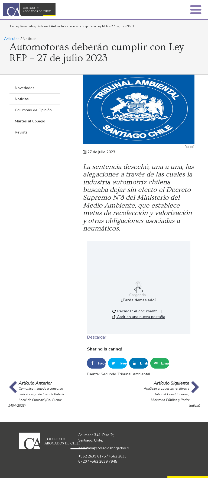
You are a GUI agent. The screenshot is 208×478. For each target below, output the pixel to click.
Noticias (42, 26)
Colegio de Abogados (55, 9)
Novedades (27, 26)
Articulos (12, 38)
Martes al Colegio (30, 121)
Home (14, 26)
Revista (21, 132)
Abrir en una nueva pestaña (140, 316)
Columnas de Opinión (33, 110)
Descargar (96, 337)
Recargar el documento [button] (137, 311)
